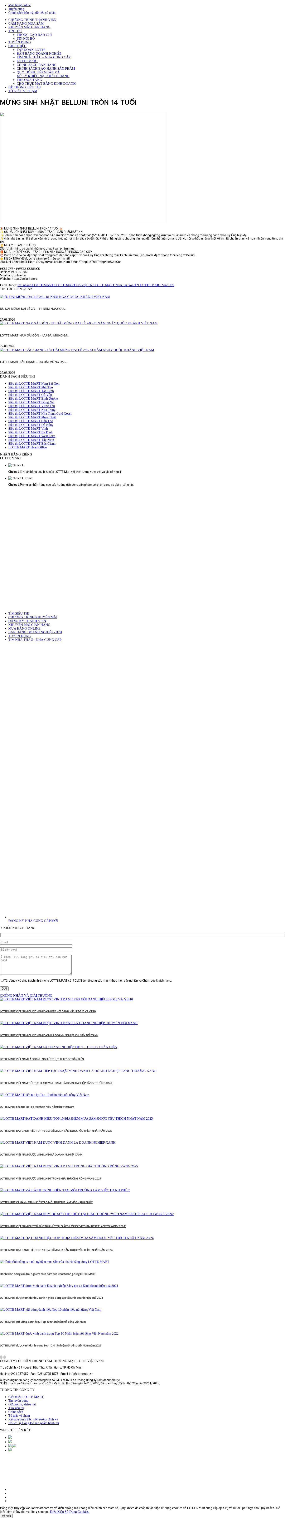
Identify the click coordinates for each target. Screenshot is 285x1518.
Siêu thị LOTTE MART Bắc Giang (31, 443)
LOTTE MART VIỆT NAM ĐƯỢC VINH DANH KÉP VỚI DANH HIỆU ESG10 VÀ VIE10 (48, 1011)
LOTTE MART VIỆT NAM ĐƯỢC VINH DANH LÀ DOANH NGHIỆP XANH (41, 1154)
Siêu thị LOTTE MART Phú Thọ (30, 387)
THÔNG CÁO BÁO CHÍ (34, 34)
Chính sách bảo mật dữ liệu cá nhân (31, 12)
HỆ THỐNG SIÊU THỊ (24, 87)
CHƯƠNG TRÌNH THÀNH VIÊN (32, 19)
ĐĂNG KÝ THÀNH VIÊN (27, 621)
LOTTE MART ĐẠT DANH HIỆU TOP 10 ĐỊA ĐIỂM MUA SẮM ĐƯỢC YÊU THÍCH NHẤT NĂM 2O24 (56, 1250)
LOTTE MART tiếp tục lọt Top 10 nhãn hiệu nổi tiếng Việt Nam (37, 1107)
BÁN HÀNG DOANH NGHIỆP (39, 53)
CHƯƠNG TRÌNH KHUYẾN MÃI (32, 617)
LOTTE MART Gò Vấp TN (73, 285)
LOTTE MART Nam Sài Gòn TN (116, 285)
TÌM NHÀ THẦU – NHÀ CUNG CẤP (44, 57)
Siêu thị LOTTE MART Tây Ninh (31, 440)
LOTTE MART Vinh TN (157, 285)
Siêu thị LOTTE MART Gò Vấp (30, 394)
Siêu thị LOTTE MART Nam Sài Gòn (33, 383)
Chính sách (15, 1412)
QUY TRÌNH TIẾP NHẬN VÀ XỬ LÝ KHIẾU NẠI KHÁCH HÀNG (43, 74)
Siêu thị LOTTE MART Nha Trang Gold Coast (39, 413)
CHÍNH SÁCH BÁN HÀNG (37, 64)
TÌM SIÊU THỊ (18, 613)
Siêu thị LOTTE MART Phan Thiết (32, 417)
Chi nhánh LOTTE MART (36, 285)
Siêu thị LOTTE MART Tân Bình (31, 391)
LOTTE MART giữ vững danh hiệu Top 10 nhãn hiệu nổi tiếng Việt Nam (43, 1322)
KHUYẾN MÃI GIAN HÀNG (29, 27)
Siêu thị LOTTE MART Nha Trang (31, 409)
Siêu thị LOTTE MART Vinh (28, 428)
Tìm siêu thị (16, 1408)
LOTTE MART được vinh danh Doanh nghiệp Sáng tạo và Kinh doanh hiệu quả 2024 (51, 1298)
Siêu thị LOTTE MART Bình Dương (33, 398)
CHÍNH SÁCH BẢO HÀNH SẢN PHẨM (46, 68)
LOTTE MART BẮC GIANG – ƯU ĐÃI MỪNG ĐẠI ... (33, 362)
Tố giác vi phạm (19, 1415)
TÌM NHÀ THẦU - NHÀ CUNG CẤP (35, 639)
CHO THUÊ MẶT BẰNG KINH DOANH (46, 83)
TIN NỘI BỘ (26, 38)
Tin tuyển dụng (18, 1400)
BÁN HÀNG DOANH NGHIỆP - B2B (35, 632)
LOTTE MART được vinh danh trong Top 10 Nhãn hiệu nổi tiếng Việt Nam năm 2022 (50, 1345)
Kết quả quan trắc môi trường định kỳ (33, 1419)
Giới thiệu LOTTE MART (26, 1397)
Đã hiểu (6, 1515)
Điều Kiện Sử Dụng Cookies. (69, 1511)
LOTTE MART (27, 61)
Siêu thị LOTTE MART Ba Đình (30, 432)
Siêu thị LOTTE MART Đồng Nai (31, 402)
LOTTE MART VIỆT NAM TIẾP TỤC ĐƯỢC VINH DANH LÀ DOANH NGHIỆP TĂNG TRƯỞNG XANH (56, 1083)
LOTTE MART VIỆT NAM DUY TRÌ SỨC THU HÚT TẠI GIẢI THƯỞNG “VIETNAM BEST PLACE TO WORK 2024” (63, 1226)
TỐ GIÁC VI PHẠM (22, 91)
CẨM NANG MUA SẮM (26, 23)
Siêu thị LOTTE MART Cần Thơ (30, 421)
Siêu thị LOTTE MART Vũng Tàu (31, 406)
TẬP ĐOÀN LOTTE (31, 49)
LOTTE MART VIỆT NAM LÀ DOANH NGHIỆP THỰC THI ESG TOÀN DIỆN (42, 1059)
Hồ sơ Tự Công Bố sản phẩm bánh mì (33, 1423)
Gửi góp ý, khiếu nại (22, 1404)
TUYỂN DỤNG (19, 42)
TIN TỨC (15, 31)
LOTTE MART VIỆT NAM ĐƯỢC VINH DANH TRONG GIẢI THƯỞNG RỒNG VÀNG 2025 (50, 1178)
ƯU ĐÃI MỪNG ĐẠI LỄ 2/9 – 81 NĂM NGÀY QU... (33, 309)
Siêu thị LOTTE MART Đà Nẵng (30, 425)
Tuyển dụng (16, 9)
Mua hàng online (19, 5)
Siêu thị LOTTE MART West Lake (31, 436)
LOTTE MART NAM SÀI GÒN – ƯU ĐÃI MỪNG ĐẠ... (34, 335)
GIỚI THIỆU (17, 46)
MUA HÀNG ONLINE (24, 628)
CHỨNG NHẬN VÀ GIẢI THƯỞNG (26, 995)
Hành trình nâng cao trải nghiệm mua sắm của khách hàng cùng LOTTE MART (48, 1274)
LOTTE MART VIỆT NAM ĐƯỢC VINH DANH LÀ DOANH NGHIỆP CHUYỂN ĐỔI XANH (49, 1035)
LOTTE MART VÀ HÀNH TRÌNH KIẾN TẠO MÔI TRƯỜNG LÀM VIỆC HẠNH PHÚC (46, 1202)
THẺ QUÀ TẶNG (29, 80)
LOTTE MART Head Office (27, 447)
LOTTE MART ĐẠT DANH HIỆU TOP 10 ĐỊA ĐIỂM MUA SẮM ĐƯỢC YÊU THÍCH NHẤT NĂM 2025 (56, 1131)
